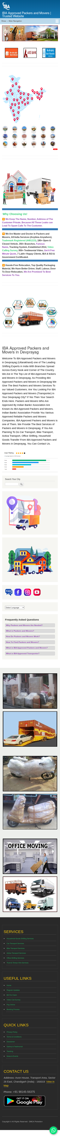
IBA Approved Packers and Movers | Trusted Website (26, 14)
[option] (11, 53)
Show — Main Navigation (11, 21)
